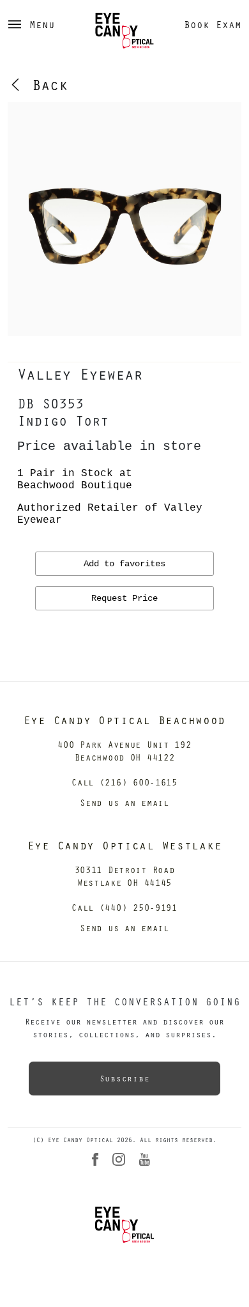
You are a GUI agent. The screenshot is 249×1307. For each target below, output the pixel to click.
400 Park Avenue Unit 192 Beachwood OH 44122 (124, 750)
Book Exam (212, 24)
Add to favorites (124, 564)
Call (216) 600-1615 (124, 782)
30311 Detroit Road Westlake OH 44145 (125, 875)
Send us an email (124, 802)
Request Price (124, 598)
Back (45, 84)
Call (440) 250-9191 (124, 907)
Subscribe (124, 1078)
